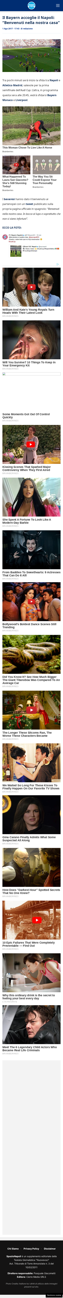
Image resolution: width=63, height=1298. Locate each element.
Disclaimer (50, 1248)
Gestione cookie (54, 1295)
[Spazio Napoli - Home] (31, 5)
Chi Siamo (13, 1248)
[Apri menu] (58, 5)
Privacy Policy (31, 1248)
